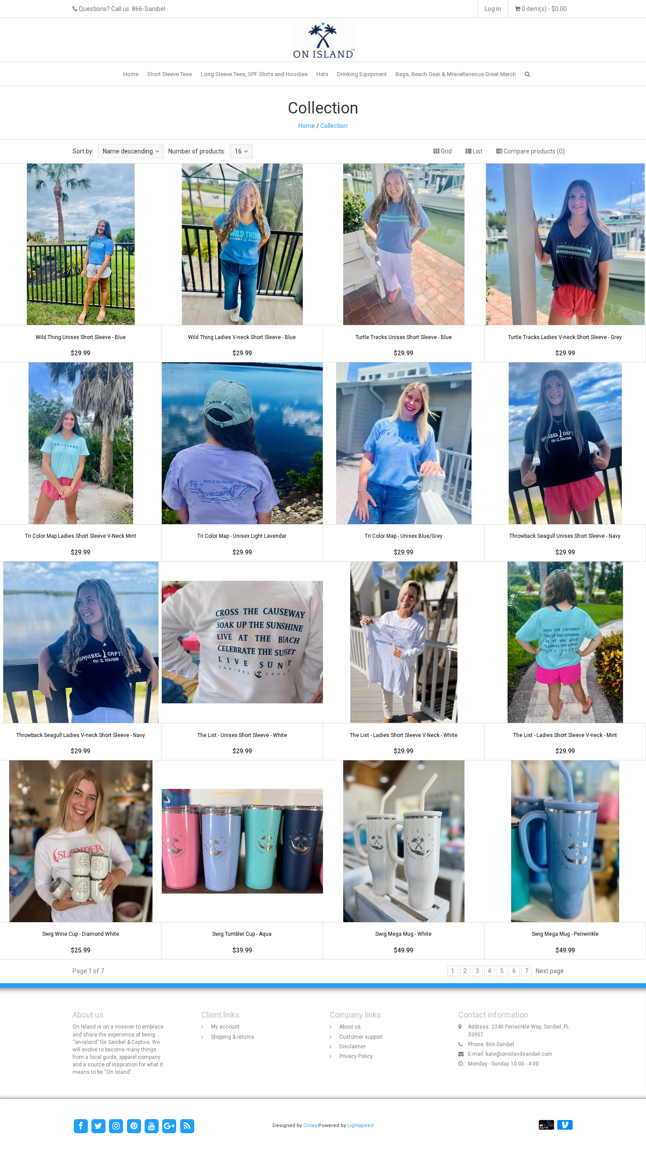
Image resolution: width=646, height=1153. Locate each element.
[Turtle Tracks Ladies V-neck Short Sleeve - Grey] (565, 263)
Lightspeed (360, 1125)
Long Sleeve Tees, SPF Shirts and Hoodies (254, 74)
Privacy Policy (356, 1056)
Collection (334, 125)
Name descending (128, 151)
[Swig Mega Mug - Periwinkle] (565, 860)
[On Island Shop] (323, 39)
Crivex (310, 1125)
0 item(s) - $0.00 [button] (543, 8)
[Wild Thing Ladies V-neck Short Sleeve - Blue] (242, 263)
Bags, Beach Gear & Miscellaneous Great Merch (456, 74)
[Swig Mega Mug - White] (404, 860)
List (477, 151)
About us (350, 1027)
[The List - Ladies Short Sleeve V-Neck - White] (404, 661)
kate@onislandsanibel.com (519, 1054)
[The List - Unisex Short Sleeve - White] (242, 661)
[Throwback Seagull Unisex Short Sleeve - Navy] (565, 462)
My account (225, 1027)
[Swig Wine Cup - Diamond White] (81, 860)
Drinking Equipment (362, 74)
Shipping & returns (232, 1037)
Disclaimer (352, 1047)
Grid (445, 151)
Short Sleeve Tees (169, 74)
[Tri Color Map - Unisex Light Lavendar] (242, 462)
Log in (493, 8)
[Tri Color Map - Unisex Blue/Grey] (404, 462)
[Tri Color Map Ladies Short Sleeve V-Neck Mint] (81, 462)
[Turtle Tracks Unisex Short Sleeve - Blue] (404, 263)
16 (238, 151)
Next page (550, 970)
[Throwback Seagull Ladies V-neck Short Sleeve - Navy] (81, 661)
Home (130, 74)
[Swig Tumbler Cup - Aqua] (242, 860)
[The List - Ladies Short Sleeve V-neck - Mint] (565, 661)
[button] (527, 74)
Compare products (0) (533, 151)
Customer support (361, 1037)
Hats (322, 74)
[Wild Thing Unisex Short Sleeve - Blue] (81, 263)
